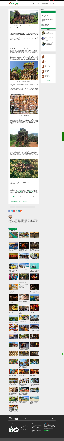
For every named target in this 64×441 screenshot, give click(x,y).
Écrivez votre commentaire (13, 228)
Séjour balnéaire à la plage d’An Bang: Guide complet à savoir (23, 269)
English (51, 0)
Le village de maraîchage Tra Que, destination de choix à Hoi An (13, 402)
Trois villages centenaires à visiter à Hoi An (23, 287)
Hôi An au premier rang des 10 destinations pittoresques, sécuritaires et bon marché (23, 250)
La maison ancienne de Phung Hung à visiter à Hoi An (34, 348)
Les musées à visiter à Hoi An (23, 349)
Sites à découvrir (52, 3)
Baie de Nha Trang (44, 14)
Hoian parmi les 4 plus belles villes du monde (13, 250)
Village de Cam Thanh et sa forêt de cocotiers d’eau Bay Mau (13, 323)
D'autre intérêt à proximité (16, 45)
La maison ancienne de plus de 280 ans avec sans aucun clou (34, 239)
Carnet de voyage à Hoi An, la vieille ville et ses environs (13, 384)
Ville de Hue (43, 20)
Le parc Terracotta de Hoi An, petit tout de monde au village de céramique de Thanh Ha (23, 393)
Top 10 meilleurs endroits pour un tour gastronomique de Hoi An (13, 411)
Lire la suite (48, 48)
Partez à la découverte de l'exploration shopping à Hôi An (34, 250)
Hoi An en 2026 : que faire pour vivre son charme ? (13, 239)
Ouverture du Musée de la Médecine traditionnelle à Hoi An (34, 357)
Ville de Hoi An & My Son (45, 24)
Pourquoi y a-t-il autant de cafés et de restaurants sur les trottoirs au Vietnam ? (50, 43)
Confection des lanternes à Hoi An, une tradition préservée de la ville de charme (34, 384)
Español (55, 0)
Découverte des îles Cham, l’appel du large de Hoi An (23, 402)
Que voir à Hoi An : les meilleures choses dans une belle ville (23, 312)
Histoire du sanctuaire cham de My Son (16, 42)
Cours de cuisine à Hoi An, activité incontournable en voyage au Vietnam (23, 384)
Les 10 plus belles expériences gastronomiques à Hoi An (13, 332)
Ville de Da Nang (44, 21)
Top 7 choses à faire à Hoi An (34, 392)
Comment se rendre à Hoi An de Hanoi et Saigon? (13, 365)
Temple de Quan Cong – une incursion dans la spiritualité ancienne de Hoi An (23, 260)
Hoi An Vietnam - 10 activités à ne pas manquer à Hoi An (19, 199)
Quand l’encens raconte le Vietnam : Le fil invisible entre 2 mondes (49, 38)
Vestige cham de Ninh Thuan (46, 25)
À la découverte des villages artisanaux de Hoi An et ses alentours (23, 302)
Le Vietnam (37, 3)
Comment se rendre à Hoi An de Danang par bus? (13, 271)
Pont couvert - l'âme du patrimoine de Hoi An (22, 322)
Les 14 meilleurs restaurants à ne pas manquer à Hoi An (34, 260)
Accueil (33, 3)
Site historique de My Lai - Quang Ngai (47, 19)
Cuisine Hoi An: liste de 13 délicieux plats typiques (12, 312)
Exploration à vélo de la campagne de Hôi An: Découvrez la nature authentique (24, 281)
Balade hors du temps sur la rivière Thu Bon (13, 340)
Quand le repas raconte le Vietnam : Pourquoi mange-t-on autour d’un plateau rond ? (49, 32)
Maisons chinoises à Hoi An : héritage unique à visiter (13, 375)
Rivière (14, 216)
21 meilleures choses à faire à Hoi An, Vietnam (13, 292)
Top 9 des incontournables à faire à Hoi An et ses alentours (34, 302)
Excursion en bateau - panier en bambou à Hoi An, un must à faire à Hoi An (34, 271)
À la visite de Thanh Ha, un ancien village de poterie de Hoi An (34, 292)
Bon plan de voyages (44, 3)
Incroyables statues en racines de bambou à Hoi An (34, 323)
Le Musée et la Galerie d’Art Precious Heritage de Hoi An (13, 302)
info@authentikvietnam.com (31, 0)
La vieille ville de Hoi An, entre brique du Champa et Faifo (23, 357)
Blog (12, 7)
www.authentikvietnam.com (37, 431)
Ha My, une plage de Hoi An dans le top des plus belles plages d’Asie (34, 402)
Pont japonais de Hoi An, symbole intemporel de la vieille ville (34, 375)
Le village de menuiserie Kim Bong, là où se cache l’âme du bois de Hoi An (13, 393)
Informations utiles (14, 44)
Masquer (19, 41)
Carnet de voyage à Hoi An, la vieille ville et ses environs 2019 (20, 201)
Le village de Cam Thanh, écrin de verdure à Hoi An (23, 340)
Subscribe (46, 430)
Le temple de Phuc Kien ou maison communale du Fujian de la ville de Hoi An (13, 349)
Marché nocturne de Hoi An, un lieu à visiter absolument (23, 375)
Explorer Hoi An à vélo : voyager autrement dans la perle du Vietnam (23, 240)
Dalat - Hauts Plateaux (45, 15)
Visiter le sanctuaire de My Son (15, 43)
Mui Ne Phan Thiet (44, 16)
